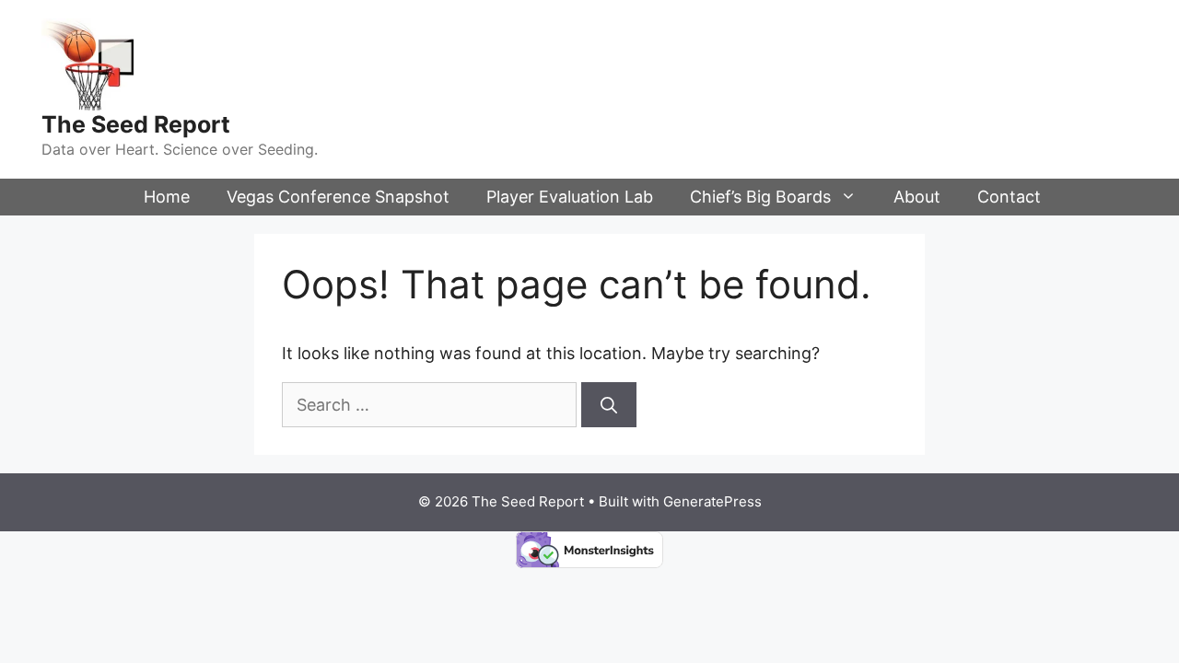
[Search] (608, 404)
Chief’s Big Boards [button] (760, 196)
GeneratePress (712, 501)
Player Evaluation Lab (569, 196)
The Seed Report (135, 124)
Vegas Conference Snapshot (338, 196)
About (916, 196)
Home (167, 196)
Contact (1009, 196)
